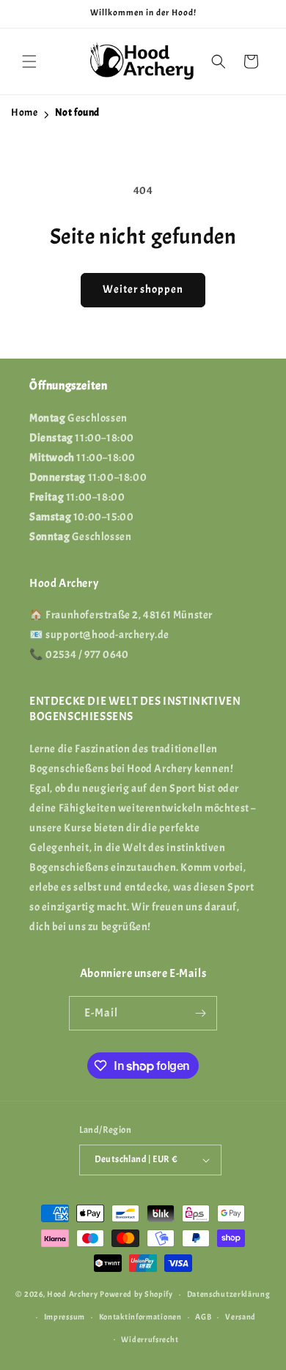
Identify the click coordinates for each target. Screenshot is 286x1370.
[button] (29, 61)
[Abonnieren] (200, 1013)
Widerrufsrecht (149, 1339)
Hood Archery (72, 1294)
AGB (203, 1316)
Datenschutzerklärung (229, 1294)
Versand (240, 1316)
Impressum (64, 1316)
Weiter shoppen (143, 289)
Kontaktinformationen (140, 1316)
